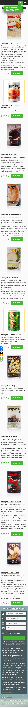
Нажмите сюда (7, 692)
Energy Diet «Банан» (9, 43)
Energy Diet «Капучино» (11, 214)
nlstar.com (9, 697)
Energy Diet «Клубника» (11, 502)
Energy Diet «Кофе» (9, 386)
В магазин (17, 73)
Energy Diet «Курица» (10, 278)
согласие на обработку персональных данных (15, 644)
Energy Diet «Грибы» (9, 436)
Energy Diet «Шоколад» (10, 154)
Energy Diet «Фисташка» (11, 335)
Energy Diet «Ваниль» (10, 573)
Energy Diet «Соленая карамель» (10, 106)
